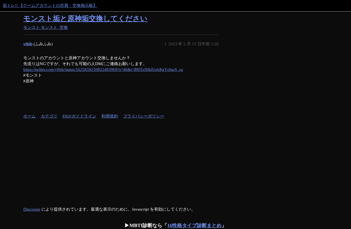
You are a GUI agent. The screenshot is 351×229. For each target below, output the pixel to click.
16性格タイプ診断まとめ (194, 225)
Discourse (31, 209)
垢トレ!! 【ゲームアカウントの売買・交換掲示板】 (50, 5)
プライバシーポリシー (143, 116)
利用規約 (109, 116)
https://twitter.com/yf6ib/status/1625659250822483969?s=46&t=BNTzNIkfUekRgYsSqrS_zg (103, 69)
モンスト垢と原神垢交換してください (85, 19)
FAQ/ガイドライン (79, 116)
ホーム (29, 116)
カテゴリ (49, 116)
